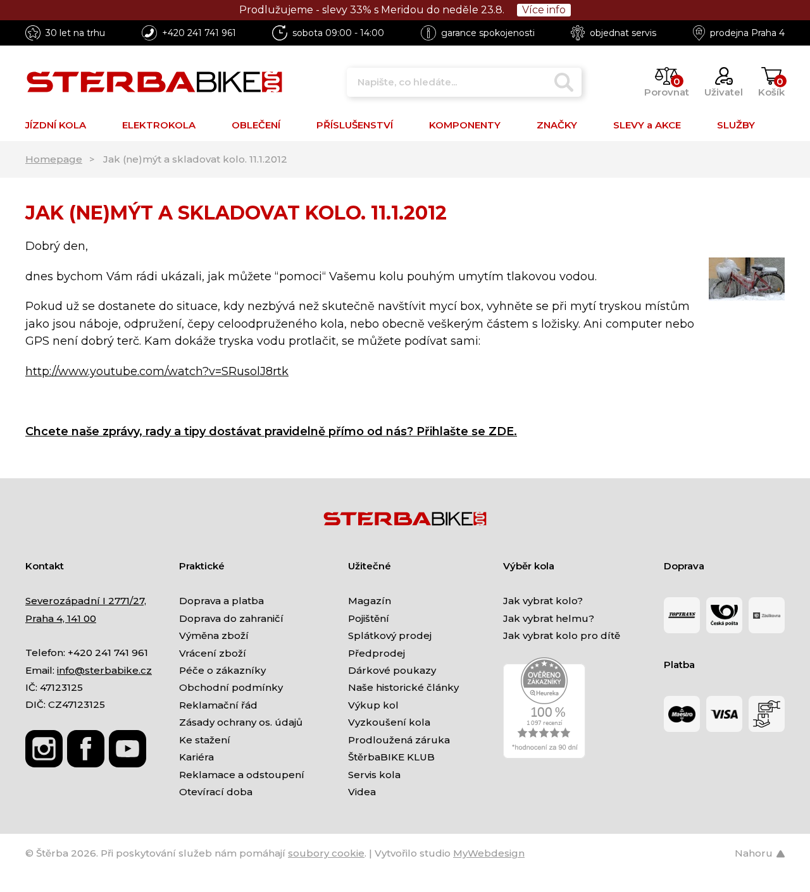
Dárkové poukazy (392, 670)
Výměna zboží (214, 635)
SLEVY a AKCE (647, 125)
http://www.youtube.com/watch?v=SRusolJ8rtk (157, 371)
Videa (362, 792)
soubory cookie (326, 853)
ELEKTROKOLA (159, 125)
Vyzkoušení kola (389, 722)
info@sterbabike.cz (104, 670)
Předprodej (376, 653)
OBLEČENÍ (256, 125)
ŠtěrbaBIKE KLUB (391, 757)
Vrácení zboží (212, 653)
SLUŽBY (736, 125)
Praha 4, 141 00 (60, 618)
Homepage (53, 159)
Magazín (369, 601)
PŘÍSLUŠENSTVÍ (354, 125)
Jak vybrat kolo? (543, 601)
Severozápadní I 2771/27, (85, 601)
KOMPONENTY (465, 125)
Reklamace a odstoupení (241, 775)
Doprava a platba (221, 601)
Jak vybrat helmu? (548, 618)
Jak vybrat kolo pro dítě (561, 635)
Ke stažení (204, 740)
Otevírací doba (215, 792)
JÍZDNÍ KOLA (55, 125)
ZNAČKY (557, 125)
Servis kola (374, 775)
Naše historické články (403, 687)
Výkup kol (373, 705)
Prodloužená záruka (399, 740)
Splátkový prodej (390, 635)
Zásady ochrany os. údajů (240, 722)
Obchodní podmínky (231, 687)
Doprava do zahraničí (231, 618)
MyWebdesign (489, 853)
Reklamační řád (218, 705)
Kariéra (196, 757)
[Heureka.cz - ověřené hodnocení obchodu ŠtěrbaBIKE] (544, 707)
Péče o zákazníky (222, 670)
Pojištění (368, 618)
